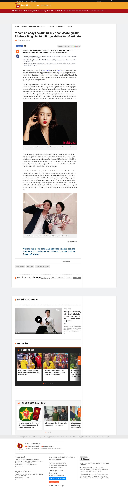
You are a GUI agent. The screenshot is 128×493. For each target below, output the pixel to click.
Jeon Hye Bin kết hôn (43, 266)
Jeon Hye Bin (61, 70)
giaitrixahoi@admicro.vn (57, 475)
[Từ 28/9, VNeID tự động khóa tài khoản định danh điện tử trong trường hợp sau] (29, 414)
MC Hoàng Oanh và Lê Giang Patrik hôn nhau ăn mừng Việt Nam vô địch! (28, 372)
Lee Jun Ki (46, 70)
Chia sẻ (19, 46)
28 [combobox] (53, 277)
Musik (25, 11)
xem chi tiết (54, 482)
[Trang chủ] (17, 51)
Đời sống (43, 11)
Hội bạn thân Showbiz (37, 26)
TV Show (51, 26)
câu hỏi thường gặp (33, 446)
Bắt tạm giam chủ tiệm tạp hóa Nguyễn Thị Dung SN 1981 (56, 424)
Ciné (20, 11)
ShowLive (33, 1)
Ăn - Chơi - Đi (58, 11)
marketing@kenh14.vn (57, 467)
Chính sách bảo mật (56, 486)
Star (16, 11)
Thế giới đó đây (77, 437)
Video (102, 11)
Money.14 (50, 11)
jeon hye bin (20, 266)
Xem (77, 278)
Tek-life (78, 11)
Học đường (85, 11)
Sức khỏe (72, 11)
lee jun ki (30, 266)
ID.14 (27, 1)
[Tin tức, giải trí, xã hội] (24, 6)
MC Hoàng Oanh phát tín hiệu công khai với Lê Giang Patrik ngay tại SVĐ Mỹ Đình (55, 372)
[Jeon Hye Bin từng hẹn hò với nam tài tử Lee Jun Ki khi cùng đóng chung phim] (50, 213)
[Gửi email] (25, 46)
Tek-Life (91, 437)
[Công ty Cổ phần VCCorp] (84, 458)
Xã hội (66, 11)
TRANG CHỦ (13, 11)
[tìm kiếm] (111, 1)
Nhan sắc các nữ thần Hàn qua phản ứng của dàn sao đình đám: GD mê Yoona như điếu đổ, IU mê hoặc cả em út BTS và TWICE (49, 251)
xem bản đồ (20, 466)
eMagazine (20, 1)
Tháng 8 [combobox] (60, 277)
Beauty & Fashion (33, 11)
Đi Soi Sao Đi (45, 5)
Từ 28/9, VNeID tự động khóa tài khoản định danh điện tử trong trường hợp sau (28, 425)
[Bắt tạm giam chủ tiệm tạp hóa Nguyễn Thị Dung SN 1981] (56, 414)
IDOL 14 (69, 26)
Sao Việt (24, 26)
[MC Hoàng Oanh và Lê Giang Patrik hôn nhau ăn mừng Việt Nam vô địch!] (29, 361)
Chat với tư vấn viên (58, 478)
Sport (41, 437)
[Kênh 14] (20, 447)
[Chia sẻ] (17, 56)
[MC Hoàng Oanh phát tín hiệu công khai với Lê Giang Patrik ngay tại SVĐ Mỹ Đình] (55, 361)
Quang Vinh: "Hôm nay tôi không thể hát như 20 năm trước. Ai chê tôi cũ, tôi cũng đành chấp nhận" (72, 316)
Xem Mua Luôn (95, 11)
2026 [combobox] (68, 277)
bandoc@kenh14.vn (48, 446)
